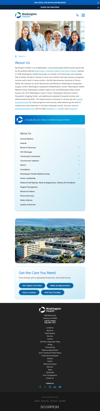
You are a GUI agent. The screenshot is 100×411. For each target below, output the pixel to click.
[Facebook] (40, 387)
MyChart (50, 367)
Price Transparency (50, 375)
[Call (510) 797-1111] (77, 15)
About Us (50, 330)
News (50, 370)
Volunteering (50, 347)
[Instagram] (50, 387)
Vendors (50, 358)
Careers (50, 339)
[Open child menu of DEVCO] (79, 165)
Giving (50, 344)
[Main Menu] (83, 15)
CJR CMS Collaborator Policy (50, 342)
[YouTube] (60, 387)
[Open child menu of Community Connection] (79, 156)
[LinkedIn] (55, 387)
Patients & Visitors (50, 364)
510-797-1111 (50, 323)
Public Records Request (50, 356)
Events (50, 361)
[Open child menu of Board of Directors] (79, 147)
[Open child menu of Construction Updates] (79, 160)
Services (50, 336)
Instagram (73, 108)
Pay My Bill (50, 372)
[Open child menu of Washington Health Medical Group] (79, 173)
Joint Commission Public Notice (50, 353)
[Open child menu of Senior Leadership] (79, 178)
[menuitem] (50, 139)
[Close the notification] (98, 3)
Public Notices (50, 333)
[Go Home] (16, 56)
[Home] (26, 15)
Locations (49, 328)
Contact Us (50, 378)
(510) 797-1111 (34, 120)
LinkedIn (60, 108)
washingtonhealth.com (24, 108)
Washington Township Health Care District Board (55, 71)
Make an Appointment (50, 350)
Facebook (50, 108)
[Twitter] (45, 387)
